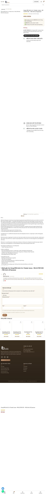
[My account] (41, 2)
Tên (3, 305)
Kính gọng (25, 441)
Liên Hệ (24, 444)
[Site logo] (7, 1)
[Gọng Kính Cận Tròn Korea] (28, 362)
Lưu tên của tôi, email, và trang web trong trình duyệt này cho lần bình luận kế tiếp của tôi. (19, 310)
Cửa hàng (36, 1)
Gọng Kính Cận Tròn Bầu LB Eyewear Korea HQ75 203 (39, 406)
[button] (45, 366)
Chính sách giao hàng (5, 441)
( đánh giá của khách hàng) (33, 13)
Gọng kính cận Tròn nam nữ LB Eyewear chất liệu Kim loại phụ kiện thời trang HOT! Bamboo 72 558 (17, 406)
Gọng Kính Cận (36, 214)
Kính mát (25, 442)
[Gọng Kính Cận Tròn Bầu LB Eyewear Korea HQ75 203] (39, 362)
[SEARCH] (43, 5)
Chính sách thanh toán (5, 442)
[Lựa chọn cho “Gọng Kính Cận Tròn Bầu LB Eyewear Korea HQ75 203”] (43, 322)
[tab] (22, 216)
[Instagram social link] (5, 430)
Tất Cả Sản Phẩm (30, 214)
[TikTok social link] (7, 430)
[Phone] (3, 491)
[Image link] (5, 420)
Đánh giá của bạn (5, 293)
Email (25, 305)
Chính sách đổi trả (4, 444)
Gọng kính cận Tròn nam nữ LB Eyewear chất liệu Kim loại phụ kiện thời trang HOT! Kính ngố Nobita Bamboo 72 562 (6, 406)
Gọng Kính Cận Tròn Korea (28, 406)
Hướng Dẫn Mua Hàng (5, 445)
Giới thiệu (2, 439)
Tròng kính (25, 439)
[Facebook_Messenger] (3, 488)
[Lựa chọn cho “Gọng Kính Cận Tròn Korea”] (32, 322)
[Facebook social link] (2, 430)
